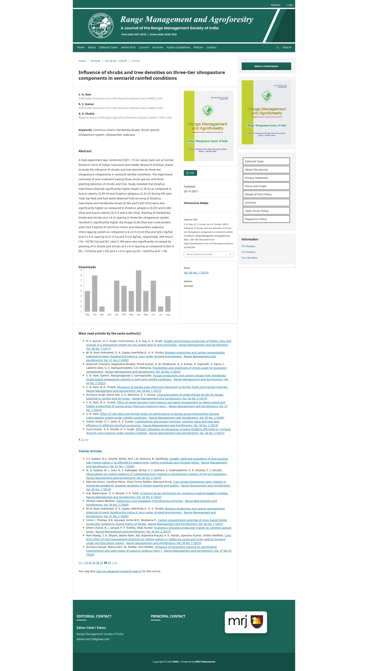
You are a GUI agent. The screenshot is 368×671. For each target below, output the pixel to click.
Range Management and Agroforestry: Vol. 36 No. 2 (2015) (169, 398)
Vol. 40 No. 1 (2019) (116, 60)
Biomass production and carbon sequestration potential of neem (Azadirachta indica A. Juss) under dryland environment (155, 354)
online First (128, 47)
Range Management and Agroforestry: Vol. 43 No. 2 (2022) (143, 371)
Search (287, 47)
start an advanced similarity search (118, 571)
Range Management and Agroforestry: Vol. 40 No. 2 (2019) (123, 478)
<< (80, 562)
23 (86, 562)
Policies (198, 47)
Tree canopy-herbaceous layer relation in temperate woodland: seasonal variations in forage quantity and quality (156, 483)
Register (275, 5)
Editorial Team (108, 47)
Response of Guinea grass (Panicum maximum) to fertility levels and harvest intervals (172, 387)
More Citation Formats (199, 254)
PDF (191, 173)
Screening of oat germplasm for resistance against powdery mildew (184, 493)
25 (93, 562)
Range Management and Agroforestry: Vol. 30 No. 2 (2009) (186, 417)
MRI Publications (205, 661)
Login (290, 5)
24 (90, 562)
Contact (211, 47)
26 (97, 562)
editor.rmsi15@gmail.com (93, 639)
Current (144, 47)
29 (109, 562)
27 (101, 562)
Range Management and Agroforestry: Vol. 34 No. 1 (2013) (123, 391)
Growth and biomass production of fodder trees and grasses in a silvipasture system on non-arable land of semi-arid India (158, 343)
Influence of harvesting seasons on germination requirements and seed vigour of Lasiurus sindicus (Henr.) (151, 549)
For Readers (248, 246)
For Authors (248, 252)
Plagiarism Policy (256, 219)
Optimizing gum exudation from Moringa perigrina (150, 501)
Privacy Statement (256, 178)
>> (87, 439)
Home (81, 47)
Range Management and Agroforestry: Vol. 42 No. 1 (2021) (185, 524)
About (92, 47)
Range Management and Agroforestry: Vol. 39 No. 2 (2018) (180, 425)
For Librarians (249, 257)
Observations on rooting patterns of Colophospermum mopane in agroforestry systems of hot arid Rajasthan (156, 474)
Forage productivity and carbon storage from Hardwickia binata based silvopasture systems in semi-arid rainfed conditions (156, 377)
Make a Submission (266, 66)
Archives (157, 47)
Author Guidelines (178, 47)
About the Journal (256, 169)
